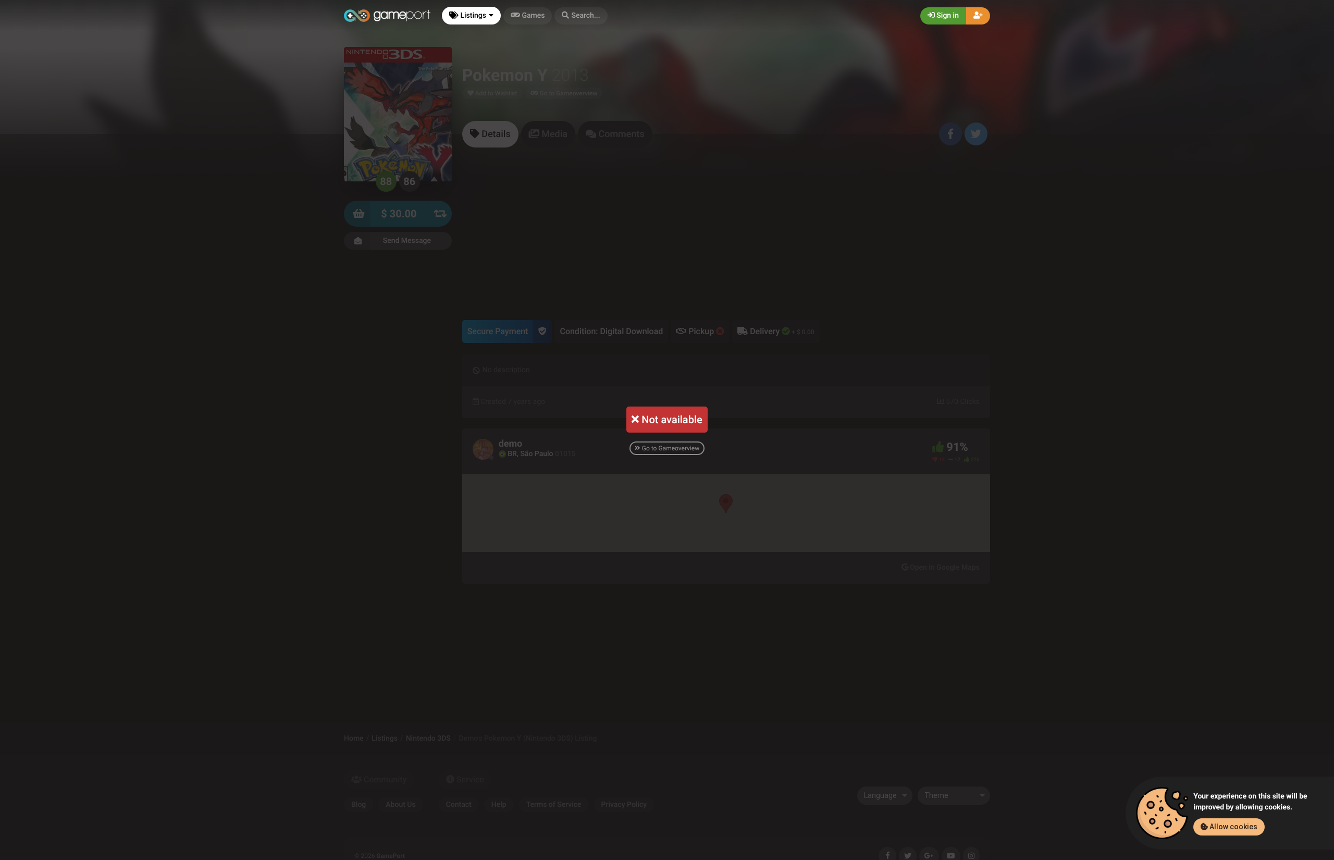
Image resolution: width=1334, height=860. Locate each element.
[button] (580, 15)
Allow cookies (1232, 826)
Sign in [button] (947, 15)
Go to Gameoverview (669, 448)
